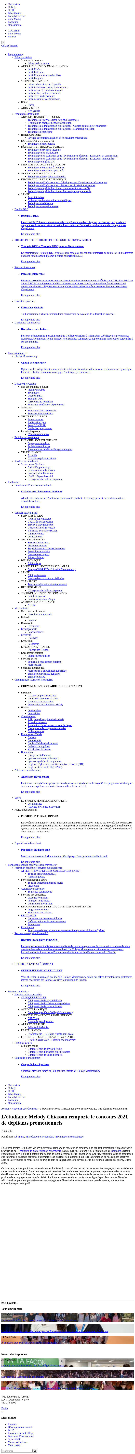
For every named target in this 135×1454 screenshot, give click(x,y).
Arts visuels (34, 110)
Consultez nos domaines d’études (45, 918)
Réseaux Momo (36, 557)
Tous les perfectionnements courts (45, 882)
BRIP (11, 1430)
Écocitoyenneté (29, 629)
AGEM (32, 605)
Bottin (4, 1408)
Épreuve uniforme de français (43, 758)
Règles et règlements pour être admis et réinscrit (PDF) (56, 764)
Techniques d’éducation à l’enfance (46, 167)
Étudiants (13, 482)
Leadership (33, 643)
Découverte (34, 626)
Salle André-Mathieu (38, 1027)
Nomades (116, 1150)
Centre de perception (38, 554)
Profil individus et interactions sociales (47, 87)
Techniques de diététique (40, 203)
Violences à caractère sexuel (42, 530)
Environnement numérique (41, 599)
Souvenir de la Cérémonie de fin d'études (22, 1376)
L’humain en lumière (38, 434)
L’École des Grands (38, 649)
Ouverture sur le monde (40, 614)
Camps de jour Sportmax (41, 1021)
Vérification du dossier (39, 749)
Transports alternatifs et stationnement (47, 584)
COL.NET (13, 30)
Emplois (12, 1424)
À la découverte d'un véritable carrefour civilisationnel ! (30, 1342)
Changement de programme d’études (47, 728)
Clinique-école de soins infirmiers (45, 1006)
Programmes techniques (26, 113)
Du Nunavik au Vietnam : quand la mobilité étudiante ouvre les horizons (38, 1320)
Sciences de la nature (38, 63)
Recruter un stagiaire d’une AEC (31, 933)
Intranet (12, 36)
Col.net (5, 45)
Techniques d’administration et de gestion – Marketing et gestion (61, 128)
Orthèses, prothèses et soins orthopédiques (49, 200)
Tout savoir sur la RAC (40, 912)
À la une (19, 1136)
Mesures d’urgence (18, 1442)
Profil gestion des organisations (44, 99)
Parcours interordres (24, 267)
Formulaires (34, 924)
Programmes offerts (38, 909)
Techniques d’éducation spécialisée (46, 170)
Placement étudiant (37, 545)
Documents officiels (31, 734)
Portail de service (17, 16)
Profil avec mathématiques (41, 96)
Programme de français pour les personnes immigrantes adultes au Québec (66, 930)
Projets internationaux (39, 446)
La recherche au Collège (20, 1433)
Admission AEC (36, 876)
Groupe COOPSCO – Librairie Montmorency (52, 569)
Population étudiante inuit (27, 843)
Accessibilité (14, 1439)
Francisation (27, 927)
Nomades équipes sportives (42, 458)
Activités (32, 455)
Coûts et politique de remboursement (47, 921)
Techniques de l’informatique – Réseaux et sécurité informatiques (61, 185)
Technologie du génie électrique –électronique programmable (59, 191)
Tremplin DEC (35, 398)
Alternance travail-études (41, 449)
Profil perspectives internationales (45, 90)
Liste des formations (38, 897)
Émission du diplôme (39, 746)
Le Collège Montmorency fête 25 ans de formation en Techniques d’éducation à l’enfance (47, 1388)
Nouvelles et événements (25, 1108)
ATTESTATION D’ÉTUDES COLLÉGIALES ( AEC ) (50, 870)
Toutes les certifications (40, 891)
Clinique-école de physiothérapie (45, 1000)
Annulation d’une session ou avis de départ (50, 725)
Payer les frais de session (40, 701)
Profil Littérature (36, 72)
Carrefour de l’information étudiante (33, 485)
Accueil (5, 1108)
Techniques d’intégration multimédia (47, 176)
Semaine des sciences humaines (44, 673)
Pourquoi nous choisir (39, 900)
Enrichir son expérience (26, 437)
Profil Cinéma (35, 69)
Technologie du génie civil (41, 161)
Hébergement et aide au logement (45, 479)
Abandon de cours (37, 722)
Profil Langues (35, 78)
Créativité (26, 635)
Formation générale (24, 301)
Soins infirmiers (36, 197)
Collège (12, 7)
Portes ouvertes (35, 419)
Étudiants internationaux (40, 413)
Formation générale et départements (46, 404)
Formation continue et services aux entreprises (32, 864)
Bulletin (32, 737)
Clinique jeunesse (37, 575)
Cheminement (28, 716)
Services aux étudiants (26, 461)
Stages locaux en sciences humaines (46, 548)
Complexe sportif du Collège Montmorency (50, 1012)
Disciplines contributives (27, 322)
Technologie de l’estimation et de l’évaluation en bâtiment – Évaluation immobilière (71, 158)
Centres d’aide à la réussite (41, 470)
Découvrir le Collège (25, 383)
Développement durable (20, 1427)
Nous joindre (14, 25)
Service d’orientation (38, 542)
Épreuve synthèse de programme (45, 761)
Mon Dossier (14, 1445)
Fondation (13, 22)
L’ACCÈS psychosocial (40, 476)
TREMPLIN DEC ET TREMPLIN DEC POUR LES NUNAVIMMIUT (52, 239)
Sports (17, 797)
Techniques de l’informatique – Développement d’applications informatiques (67, 182)
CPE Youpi (33, 1018)
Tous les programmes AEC (42, 873)
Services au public (17, 991)
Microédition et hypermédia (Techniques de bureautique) (55, 1136)
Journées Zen (34, 664)
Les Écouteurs (35, 536)
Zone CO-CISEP (37, 425)
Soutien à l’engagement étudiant (44, 661)
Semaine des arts (36, 676)
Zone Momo (14, 19)
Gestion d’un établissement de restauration (49, 122)
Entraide (32, 620)
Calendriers (14, 4)
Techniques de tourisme (40, 131)
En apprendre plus (30, 234)
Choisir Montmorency (25, 356)
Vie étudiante (21, 608)
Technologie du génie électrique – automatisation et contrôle (59, 188)
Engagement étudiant (39, 443)
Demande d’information (40, 903)
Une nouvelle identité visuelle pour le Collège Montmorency (32, 1365)
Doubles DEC (35, 395)
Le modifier (34, 713)
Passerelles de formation (40, 401)
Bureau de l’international (21, 1436)
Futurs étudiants (16, 353)
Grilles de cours (36, 731)
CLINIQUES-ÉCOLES (33, 997)
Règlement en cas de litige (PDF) (45, 767)
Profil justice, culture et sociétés (44, 93)
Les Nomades (35, 803)
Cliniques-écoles (23, 1042)
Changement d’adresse (39, 755)
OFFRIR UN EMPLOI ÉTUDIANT (33, 963)
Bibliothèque (14, 13)
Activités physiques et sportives (44, 806)
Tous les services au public (28, 994)
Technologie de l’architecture (43, 152)
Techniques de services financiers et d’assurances (53, 119)
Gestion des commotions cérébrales (46, 578)
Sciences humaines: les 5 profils (44, 84)
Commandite (34, 740)
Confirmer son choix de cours (43, 698)
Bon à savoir (27, 752)
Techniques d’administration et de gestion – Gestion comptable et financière (67, 125)
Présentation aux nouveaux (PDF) (45, 704)
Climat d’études (36, 533)
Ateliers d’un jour (37, 422)
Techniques (34, 392)
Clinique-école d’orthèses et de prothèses (49, 1003)
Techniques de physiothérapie (43, 206)
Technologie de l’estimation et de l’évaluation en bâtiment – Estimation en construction (73, 155)
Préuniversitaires (23, 57)
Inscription (33, 885)
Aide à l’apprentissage (39, 467)
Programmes (15, 54)
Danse (31, 105)
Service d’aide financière (40, 473)
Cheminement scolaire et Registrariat (33, 679)
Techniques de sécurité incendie (44, 149)
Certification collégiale (32, 888)
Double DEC (21, 209)
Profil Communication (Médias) (44, 75)
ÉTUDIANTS (28, 915)
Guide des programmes (40, 428)
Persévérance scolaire (39, 551)
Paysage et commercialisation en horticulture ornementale (57, 137)
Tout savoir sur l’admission (42, 410)
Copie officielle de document (43, 743)
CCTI (11, 10)
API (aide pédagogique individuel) (46, 719)
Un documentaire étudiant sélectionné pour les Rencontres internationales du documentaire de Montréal (54, 1331)
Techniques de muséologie (41, 143)
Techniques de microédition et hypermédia (39, 1150)
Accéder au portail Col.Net (42, 695)
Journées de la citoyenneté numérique (47, 670)
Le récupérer (34, 710)
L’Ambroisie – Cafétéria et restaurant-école (50, 1033)
